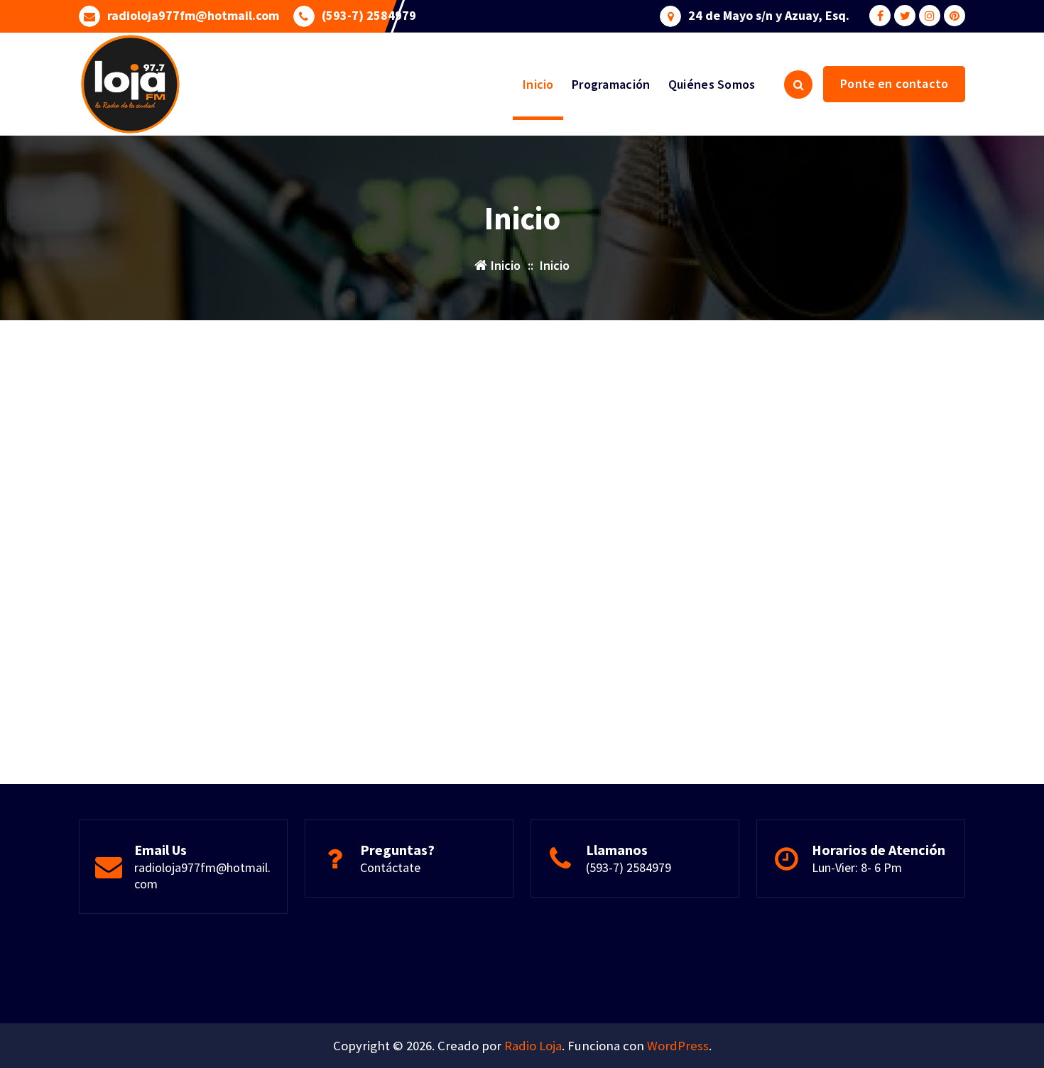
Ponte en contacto (894, 83)
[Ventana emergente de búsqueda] (798, 84)
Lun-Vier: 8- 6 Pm (857, 867)
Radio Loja (533, 1045)
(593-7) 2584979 (369, 15)
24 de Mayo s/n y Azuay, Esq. (768, 15)
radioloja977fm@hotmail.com (193, 15)
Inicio (538, 84)
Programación (611, 84)
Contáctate (390, 867)
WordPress (678, 1045)
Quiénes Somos (712, 84)
